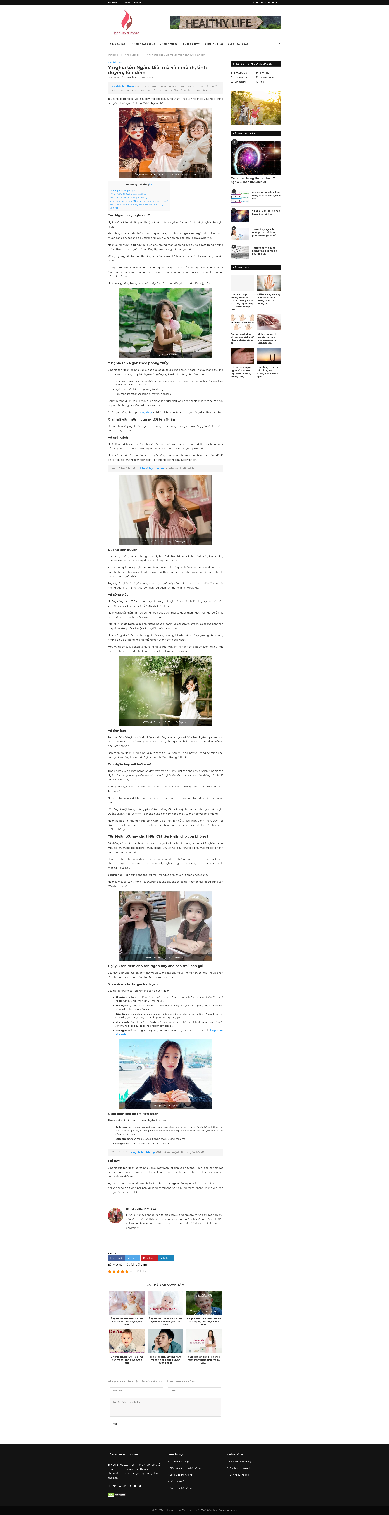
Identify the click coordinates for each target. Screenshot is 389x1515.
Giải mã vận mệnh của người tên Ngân (130, 197)
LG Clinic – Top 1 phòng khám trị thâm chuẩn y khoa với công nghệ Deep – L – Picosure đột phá (242, 302)
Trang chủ (113, 55)
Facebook (116, 1258)
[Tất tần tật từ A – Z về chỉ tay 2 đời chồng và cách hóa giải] (269, 356)
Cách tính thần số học (181, 1488)
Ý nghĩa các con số (143, 44)
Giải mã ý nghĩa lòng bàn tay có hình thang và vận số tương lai (269, 299)
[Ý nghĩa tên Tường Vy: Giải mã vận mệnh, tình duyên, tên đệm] (165, 1303)
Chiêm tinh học (214, 44)
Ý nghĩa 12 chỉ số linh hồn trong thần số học (266, 212)
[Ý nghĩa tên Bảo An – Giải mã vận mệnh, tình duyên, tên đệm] (127, 1341)
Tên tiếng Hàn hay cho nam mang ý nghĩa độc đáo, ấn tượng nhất (165, 1359)
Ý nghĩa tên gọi (169, 44)
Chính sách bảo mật (240, 1468)
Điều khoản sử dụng (240, 1461)
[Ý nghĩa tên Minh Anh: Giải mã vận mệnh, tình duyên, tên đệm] (204, 1303)
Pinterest (150, 1258)
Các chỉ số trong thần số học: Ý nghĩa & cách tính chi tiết (253, 180)
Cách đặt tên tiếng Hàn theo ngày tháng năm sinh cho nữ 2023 (204, 1359)
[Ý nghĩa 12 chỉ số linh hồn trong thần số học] (240, 216)
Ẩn (150, 184)
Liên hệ (137, 2)
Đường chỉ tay (191, 44)
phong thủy (144, 412)
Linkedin (167, 1258)
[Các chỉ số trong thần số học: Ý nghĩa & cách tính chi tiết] (256, 158)
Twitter (134, 1258)
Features (112, 2)
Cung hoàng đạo (238, 44)
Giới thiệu (126, 2)
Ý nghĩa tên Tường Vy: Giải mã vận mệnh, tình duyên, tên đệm (165, 1321)
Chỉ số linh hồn (177, 1481)
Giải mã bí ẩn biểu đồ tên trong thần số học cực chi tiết (266, 195)
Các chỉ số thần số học (181, 1474)
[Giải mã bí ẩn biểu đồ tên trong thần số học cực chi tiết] (240, 197)
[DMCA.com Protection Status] (117, 1494)
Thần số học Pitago (180, 1461)
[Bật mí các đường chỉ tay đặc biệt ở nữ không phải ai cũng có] (243, 322)
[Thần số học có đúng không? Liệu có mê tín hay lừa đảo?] (240, 252)
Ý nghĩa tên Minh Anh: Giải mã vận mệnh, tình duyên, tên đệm (204, 1321)
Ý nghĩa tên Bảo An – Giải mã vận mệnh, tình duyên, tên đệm (127, 1359)
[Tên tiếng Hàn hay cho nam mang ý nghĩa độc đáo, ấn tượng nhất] (165, 1341)
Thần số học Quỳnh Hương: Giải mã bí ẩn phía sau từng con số (264, 232)
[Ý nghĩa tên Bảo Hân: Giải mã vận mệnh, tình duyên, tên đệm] (127, 1303)
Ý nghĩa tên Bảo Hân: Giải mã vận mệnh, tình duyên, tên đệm (127, 1321)
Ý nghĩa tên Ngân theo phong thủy (128, 194)
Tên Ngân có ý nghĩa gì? (122, 190)
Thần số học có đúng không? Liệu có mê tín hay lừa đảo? (264, 250)
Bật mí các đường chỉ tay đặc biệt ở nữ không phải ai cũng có (242, 338)
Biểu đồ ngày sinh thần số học (186, 1468)
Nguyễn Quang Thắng (127, 77)
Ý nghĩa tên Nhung (143, 1152)
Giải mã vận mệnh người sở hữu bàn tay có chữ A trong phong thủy (241, 372)
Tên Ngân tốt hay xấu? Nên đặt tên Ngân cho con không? (139, 201)
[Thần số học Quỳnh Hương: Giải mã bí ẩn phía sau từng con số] (240, 234)
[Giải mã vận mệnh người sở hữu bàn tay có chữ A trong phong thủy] (243, 356)
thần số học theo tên (152, 468)
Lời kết (114, 208)
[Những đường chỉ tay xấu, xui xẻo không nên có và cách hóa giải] (269, 322)
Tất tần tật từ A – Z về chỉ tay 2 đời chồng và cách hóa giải (268, 372)
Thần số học (117, 44)
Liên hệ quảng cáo (239, 1474)
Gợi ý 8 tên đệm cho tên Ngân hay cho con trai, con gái (137, 204)
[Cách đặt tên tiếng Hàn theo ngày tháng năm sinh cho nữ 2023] (204, 1341)
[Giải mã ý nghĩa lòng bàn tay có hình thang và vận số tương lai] (269, 283)
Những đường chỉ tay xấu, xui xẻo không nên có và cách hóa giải (267, 338)
